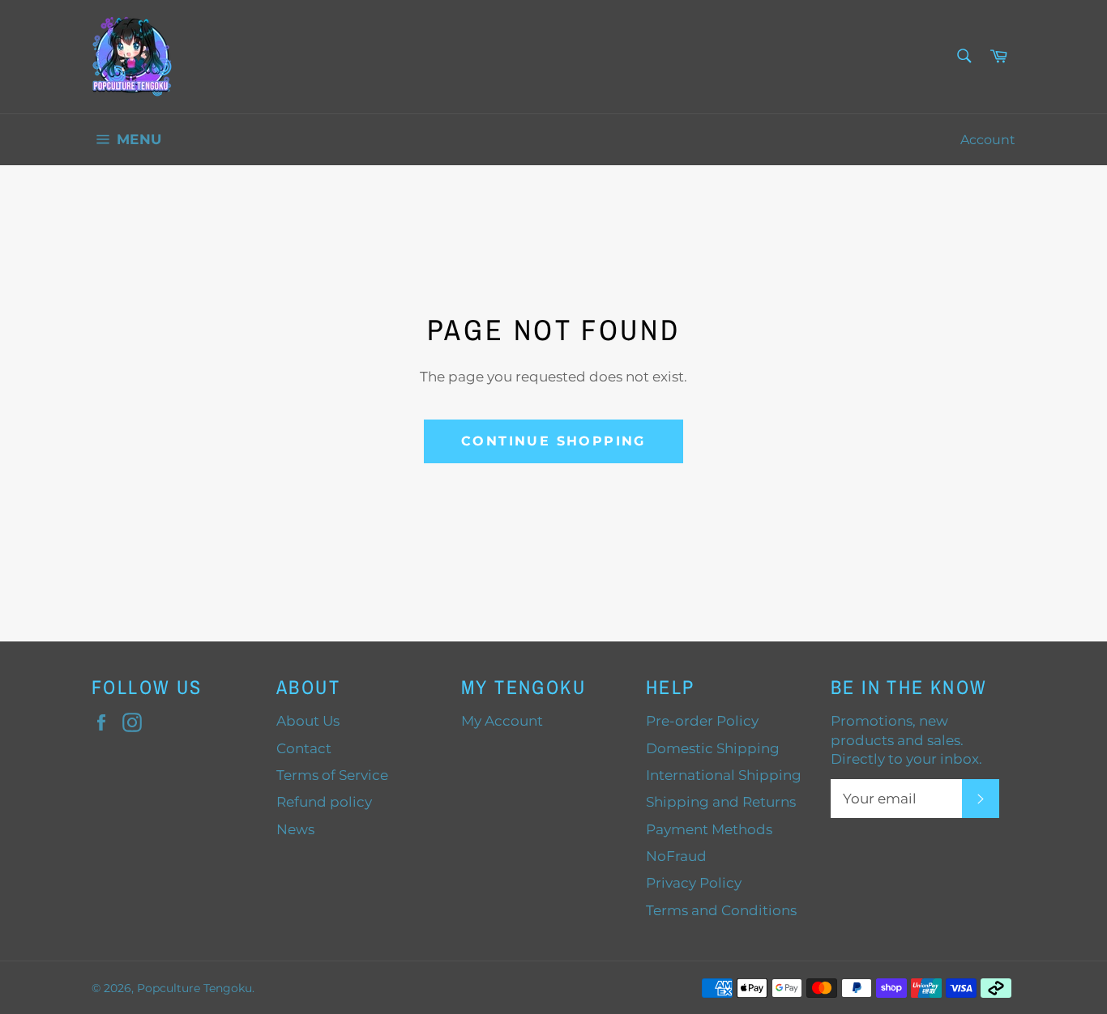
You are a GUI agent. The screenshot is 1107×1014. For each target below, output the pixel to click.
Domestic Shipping (713, 748)
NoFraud (676, 856)
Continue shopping (553, 441)
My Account (502, 721)
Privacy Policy (694, 883)
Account (987, 139)
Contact (303, 748)
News (295, 829)
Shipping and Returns (721, 802)
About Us (308, 721)
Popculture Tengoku (194, 988)
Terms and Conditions (721, 910)
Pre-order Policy (702, 721)
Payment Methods (709, 829)
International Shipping (723, 775)
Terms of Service (332, 775)
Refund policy (324, 802)
